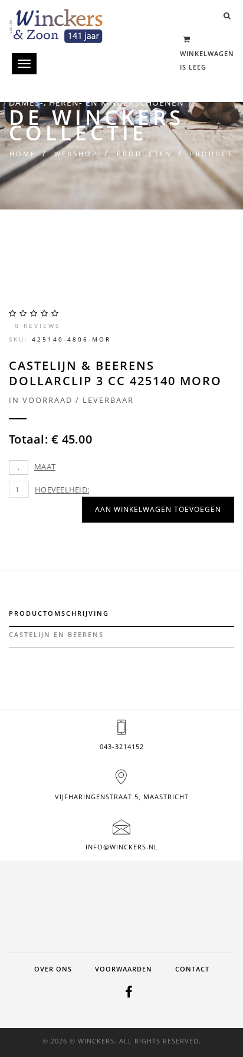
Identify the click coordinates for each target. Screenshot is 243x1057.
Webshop (76, 153)
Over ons (53, 968)
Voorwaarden (123, 968)
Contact (192, 968)
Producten (144, 153)
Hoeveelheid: (62, 489)
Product (211, 153)
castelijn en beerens (56, 634)
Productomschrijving (59, 613)
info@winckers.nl (122, 846)
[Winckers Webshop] (56, 21)
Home (22, 153)
